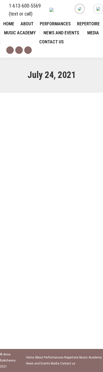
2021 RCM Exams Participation (40, 259)
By (36, 269)
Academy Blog (16, 269)
